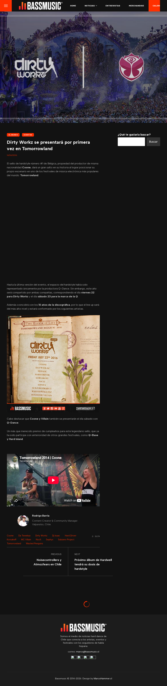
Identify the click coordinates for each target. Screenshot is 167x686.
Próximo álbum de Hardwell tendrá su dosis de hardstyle (93, 564)
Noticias (90, 6)
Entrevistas (113, 6)
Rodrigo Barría (40, 515)
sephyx (49, 539)
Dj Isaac (56, 535)
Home (73, 6)
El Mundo (13, 135)
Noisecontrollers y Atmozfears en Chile (47, 562)
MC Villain (26, 539)
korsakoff (11, 539)
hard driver (70, 535)
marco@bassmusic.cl (87, 651)
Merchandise (136, 6)
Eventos (28, 135)
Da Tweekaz (24, 535)
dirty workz (41, 535)
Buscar (153, 141)
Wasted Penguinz (34, 543)
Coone (10, 535)
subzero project (66, 539)
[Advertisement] (139, 327)
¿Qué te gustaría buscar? (134, 134)
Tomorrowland (14, 543)
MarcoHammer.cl (103, 678)
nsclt (38, 539)
